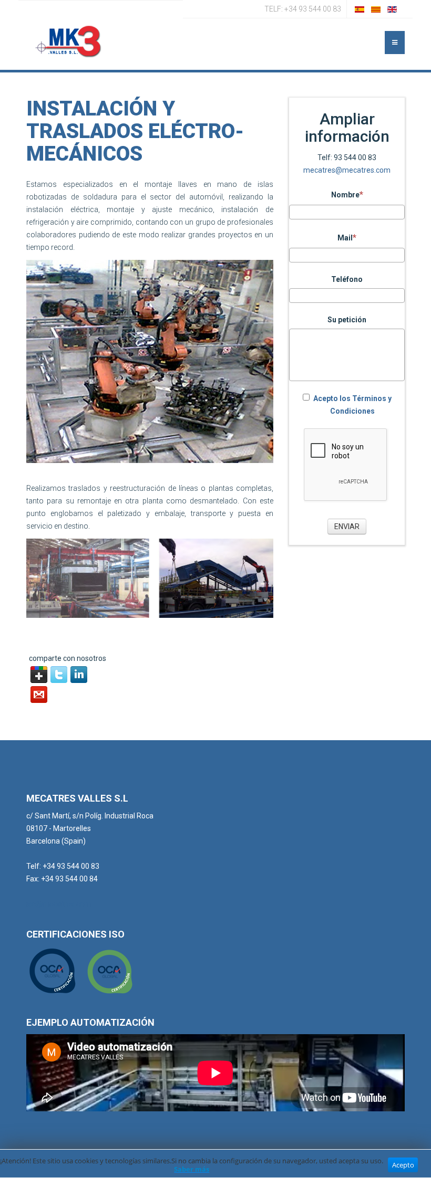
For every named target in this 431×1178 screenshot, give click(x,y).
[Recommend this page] (38, 694)
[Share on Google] (38, 674)
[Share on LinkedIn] (78, 674)
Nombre (345, 195)
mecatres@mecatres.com (347, 170)
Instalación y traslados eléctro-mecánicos (135, 131)
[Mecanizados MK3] (68, 41)
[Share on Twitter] (58, 674)
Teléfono (347, 279)
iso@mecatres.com (58, 904)
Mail (345, 238)
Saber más (191, 1169)
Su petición (346, 319)
